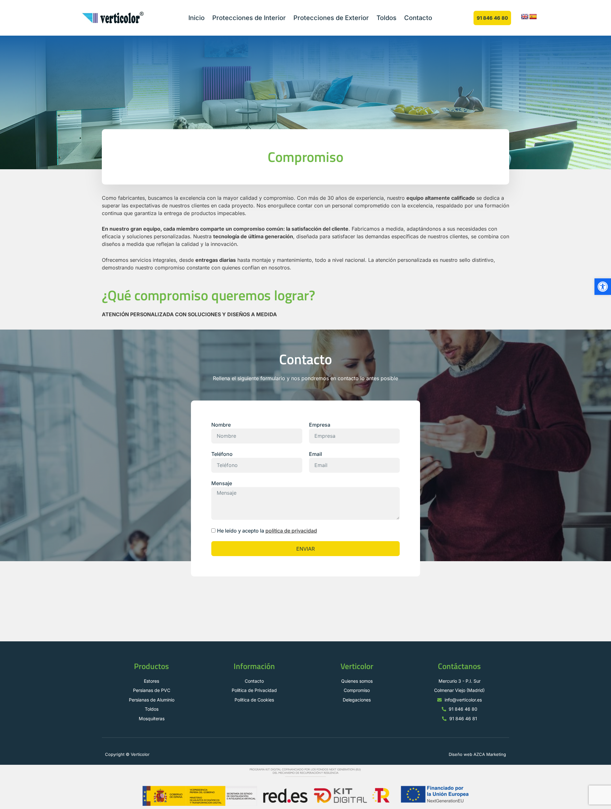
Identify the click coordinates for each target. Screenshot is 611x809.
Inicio (196, 18)
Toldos (386, 18)
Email (315, 454)
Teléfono (222, 454)
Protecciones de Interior (249, 18)
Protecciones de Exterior (331, 18)
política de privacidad (291, 530)
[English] (525, 17)
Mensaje (221, 483)
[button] (602, 286)
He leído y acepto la (267, 530)
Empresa (319, 425)
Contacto (418, 18)
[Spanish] (533, 17)
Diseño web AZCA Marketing (477, 754)
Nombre (221, 425)
